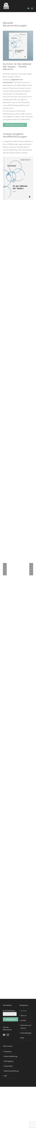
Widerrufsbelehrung (10, 1056)
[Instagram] (8, 1035)
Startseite (24, 1011)
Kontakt (23, 1020)
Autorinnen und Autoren (26, 1026)
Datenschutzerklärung (10, 1071)
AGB (5, 1076)
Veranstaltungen (26, 1033)
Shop (22, 1038)
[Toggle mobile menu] (32, 8)
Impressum (8, 1051)
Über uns (24, 1015)
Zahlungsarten (9, 1061)
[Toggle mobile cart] (28, 8)
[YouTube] (4, 1035)
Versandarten (8, 1066)
